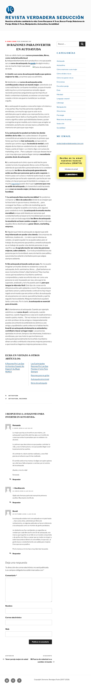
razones (23, 398)
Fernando (17, 425)
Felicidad (60, 94)
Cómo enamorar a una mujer (67, 69)
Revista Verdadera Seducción (44, 17)
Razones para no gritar (40, 375)
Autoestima (61, 65)
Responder (17, 479)
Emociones (61, 82)
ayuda (33, 63)
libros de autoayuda (39, 383)
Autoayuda (13, 395)
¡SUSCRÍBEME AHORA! (71, 175)
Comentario (11, 575)
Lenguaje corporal (63, 99)
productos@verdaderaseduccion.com (70, 143)
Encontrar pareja (63, 86)
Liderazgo (60, 103)
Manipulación (61, 107)
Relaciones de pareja (64, 119)
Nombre (8, 606)
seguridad (15, 184)
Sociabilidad (61, 128)
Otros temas (61, 111)
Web (7, 629)
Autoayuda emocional (40, 379)
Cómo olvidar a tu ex (64, 74)
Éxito (58, 90)
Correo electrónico (13, 617)
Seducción (60, 123)
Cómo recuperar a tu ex (65, 78)
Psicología (60, 115)
